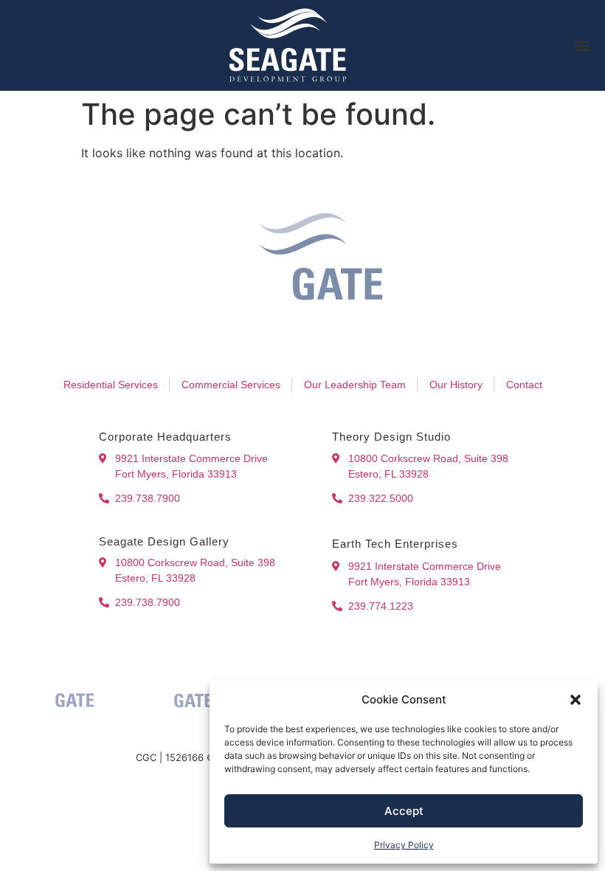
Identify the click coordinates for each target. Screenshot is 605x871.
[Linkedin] (302, 342)
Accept (404, 811)
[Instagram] (271, 342)
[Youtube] (333, 342)
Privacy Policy (404, 844)
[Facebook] (240, 342)
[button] (575, 699)
